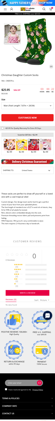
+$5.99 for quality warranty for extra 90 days (23, 128)
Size (3, 99)
